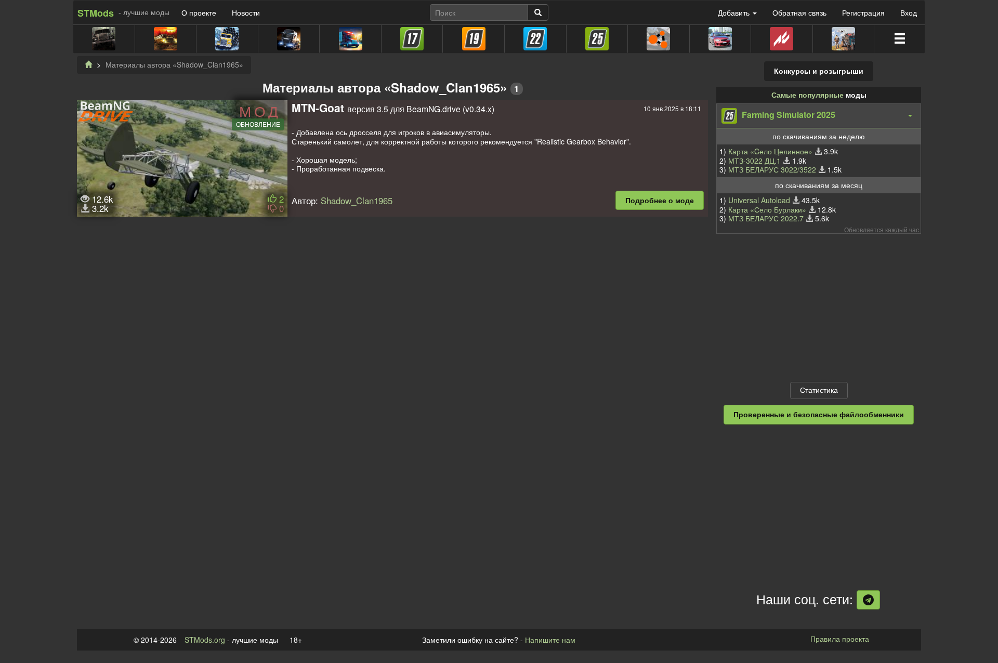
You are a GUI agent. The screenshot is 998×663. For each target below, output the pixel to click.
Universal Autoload (759, 200)
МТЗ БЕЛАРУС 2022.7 (766, 218)
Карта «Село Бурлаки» (767, 209)
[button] (818, 115)
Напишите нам (550, 639)
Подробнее (659, 200)
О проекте (198, 12)
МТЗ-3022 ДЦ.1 (754, 160)
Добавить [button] (735, 12)
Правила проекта (839, 638)
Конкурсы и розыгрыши (818, 70)
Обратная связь (799, 12)
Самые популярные (807, 94)
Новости (246, 12)
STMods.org (205, 639)
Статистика (819, 389)
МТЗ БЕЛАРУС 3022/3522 (772, 169)
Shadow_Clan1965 (356, 200)
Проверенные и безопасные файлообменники (818, 414)
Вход (908, 12)
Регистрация (863, 12)
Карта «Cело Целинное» (770, 151)
